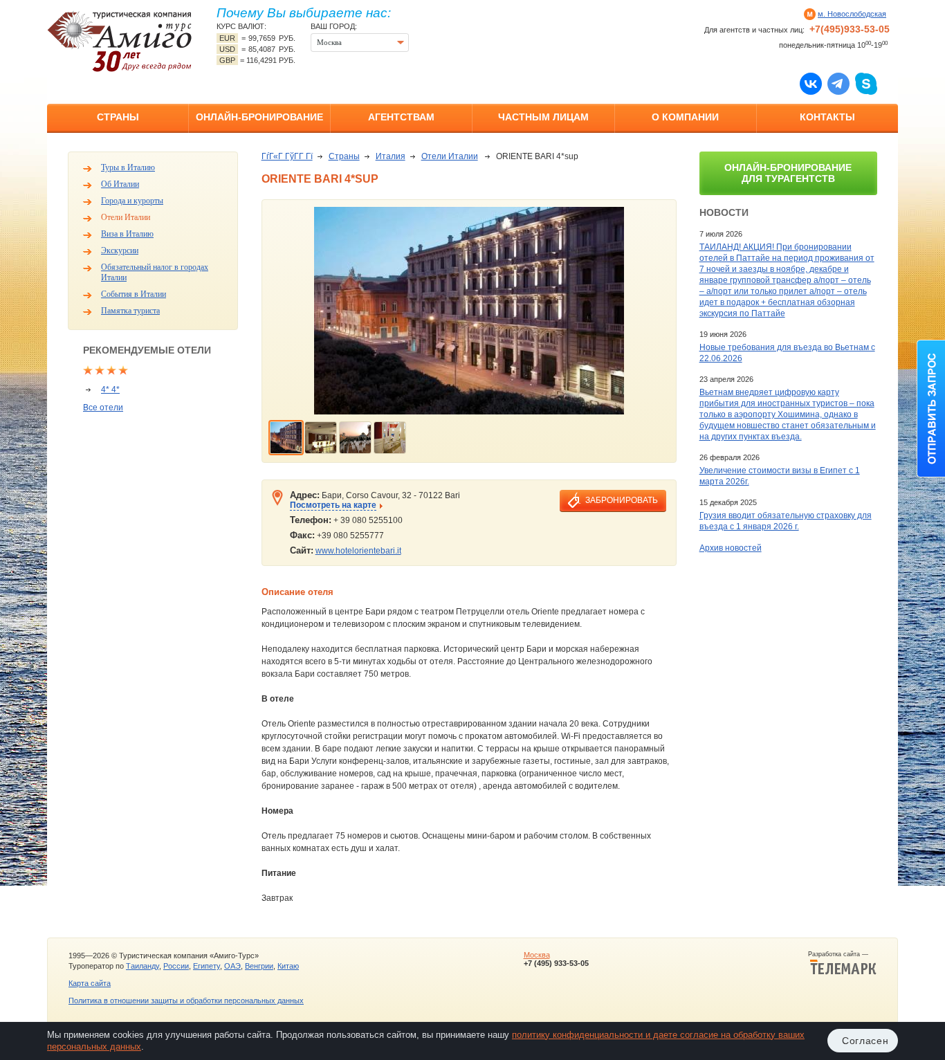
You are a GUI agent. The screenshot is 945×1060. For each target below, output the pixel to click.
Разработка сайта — (842, 954)
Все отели (103, 407)
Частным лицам (543, 116)
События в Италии (133, 294)
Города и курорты (132, 200)
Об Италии (120, 184)
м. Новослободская (852, 14)
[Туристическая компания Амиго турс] (119, 41)
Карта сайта (89, 983)
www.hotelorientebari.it (358, 551)
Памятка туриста (130, 311)
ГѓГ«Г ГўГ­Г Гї (287, 156)
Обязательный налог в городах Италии (154, 272)
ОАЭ (232, 966)
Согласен (865, 1040)
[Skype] (866, 83)
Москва (537, 955)
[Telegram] (838, 83)
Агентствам (401, 116)
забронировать (621, 500)
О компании (685, 116)
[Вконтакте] (811, 83)
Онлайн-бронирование (259, 116)
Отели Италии (125, 217)
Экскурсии (119, 250)
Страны (118, 116)
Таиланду (142, 966)
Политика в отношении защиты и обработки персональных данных (186, 1000)
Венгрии (259, 966)
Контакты (827, 116)
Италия (390, 156)
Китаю (288, 966)
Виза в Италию (127, 234)
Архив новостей (730, 548)
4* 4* (110, 389)
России (176, 966)
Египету (206, 966)
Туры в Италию (128, 167)
